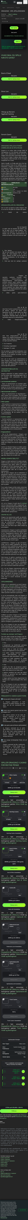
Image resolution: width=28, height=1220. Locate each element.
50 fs (14, 1012)
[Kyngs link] (8, 1078)
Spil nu (18, 41)
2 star (9, 18)
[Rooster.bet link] (6, 1105)
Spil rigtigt (14, 28)
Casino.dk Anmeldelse (14, 909)
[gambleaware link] (2, 1196)
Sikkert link (18, 44)
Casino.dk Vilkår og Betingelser (14, 918)
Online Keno (4, 1166)
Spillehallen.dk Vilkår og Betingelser (14, 992)
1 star (7, 18)
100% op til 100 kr (14, 900)
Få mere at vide (4, 1217)
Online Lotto (4, 1164)
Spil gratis (14, 32)
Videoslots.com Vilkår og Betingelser (14, 955)
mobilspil (24, 503)
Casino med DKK (5, 1158)
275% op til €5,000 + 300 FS (14, 1107)
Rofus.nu (16, 802)
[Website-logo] (7, 2)
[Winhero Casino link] (8, 1084)
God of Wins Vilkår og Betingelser (14, 881)
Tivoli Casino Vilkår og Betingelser (14, 1029)
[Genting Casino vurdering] (24, 811)
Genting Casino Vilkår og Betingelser (14, 842)
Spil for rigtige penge (14, 79)
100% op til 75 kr (14, 975)
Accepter (23, 1210)
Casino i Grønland (5, 1159)
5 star (14, 18)
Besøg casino (14, 792)
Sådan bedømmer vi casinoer (8, 1173)
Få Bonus (14, 1111)
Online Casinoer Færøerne (8, 1161)
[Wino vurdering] (24, 775)
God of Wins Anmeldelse (14, 872)
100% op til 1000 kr (14, 938)
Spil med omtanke (5, 1175)
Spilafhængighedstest (7, 1177)
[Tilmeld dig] (25, 2)
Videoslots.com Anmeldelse (14, 946)
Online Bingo (4, 1162)
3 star (11, 18)
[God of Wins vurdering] (24, 848)
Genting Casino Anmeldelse (14, 833)
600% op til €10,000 (14, 788)
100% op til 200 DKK (14, 824)
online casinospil (9, 586)
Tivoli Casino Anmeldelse (14, 1020)
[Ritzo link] (5, 42)
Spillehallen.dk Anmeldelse (14, 984)
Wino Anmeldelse (14, 796)
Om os (2, 1172)
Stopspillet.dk (6, 802)
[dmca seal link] (2, 1193)
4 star (12, 18)
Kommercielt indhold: (7, 768)
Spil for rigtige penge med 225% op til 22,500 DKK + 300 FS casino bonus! (13, 47)
